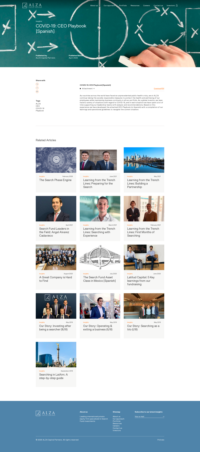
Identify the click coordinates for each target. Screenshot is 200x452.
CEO (38, 106)
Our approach (109, 5)
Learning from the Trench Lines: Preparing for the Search (99, 184)
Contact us (158, 5)
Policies (160, 440)
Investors (171, 5)
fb (37, 84)
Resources (135, 5)
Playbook (40, 111)
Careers (146, 5)
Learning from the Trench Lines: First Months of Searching (143, 232)
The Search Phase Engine (55, 180)
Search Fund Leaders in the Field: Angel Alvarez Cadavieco (54, 232)
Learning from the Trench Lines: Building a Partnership (143, 184)
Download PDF (159, 88)
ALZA (38, 104)
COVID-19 (40, 108)
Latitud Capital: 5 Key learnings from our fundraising (141, 281)
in (37, 87)
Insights (42, 176)
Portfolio (123, 5)
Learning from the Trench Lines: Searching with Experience (99, 232)
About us (94, 5)
